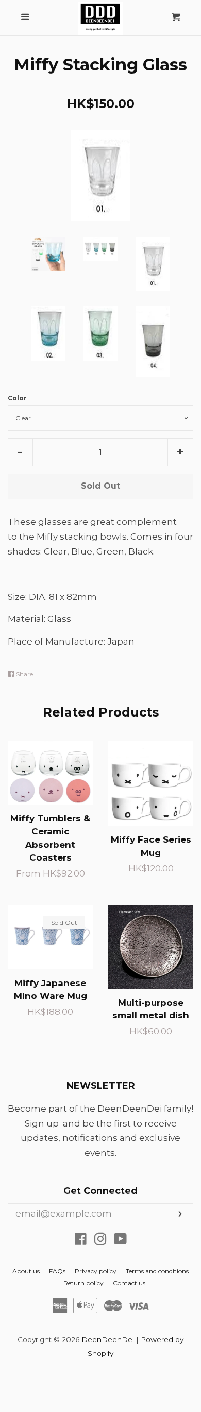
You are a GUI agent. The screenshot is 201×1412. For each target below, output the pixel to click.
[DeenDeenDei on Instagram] (100, 1241)
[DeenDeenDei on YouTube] (120, 1241)
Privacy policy (95, 1271)
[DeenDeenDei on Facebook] (80, 1241)
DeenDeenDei (107, 1339)
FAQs (57, 1271)
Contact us (129, 1283)
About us (26, 1271)
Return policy (83, 1283)
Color (17, 398)
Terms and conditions (157, 1271)
